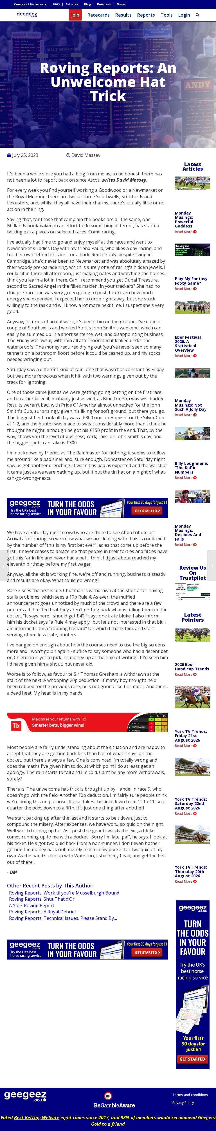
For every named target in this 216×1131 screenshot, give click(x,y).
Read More (184, 231)
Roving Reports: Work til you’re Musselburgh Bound (64, 893)
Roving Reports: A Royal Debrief (42, 912)
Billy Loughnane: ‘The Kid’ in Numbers (191, 468)
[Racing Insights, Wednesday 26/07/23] (211, 565)
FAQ (56, 4)
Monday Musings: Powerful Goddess (184, 219)
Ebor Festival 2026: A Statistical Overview (188, 343)
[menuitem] (32, 4)
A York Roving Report (31, 905)
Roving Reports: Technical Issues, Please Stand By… (63, 918)
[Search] (197, 15)
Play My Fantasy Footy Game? (191, 280)
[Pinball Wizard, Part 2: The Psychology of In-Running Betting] (4, 565)
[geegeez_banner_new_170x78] (28, 15)
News (121, 4)
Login (184, 15)
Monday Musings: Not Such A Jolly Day (191, 405)
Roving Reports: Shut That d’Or (42, 899)
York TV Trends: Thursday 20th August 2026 (191, 871)
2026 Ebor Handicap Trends (192, 666)
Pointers (104, 4)
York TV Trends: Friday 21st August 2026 (191, 736)
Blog (87, 4)
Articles (72, 4)
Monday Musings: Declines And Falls (188, 532)
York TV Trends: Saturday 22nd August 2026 (191, 804)
